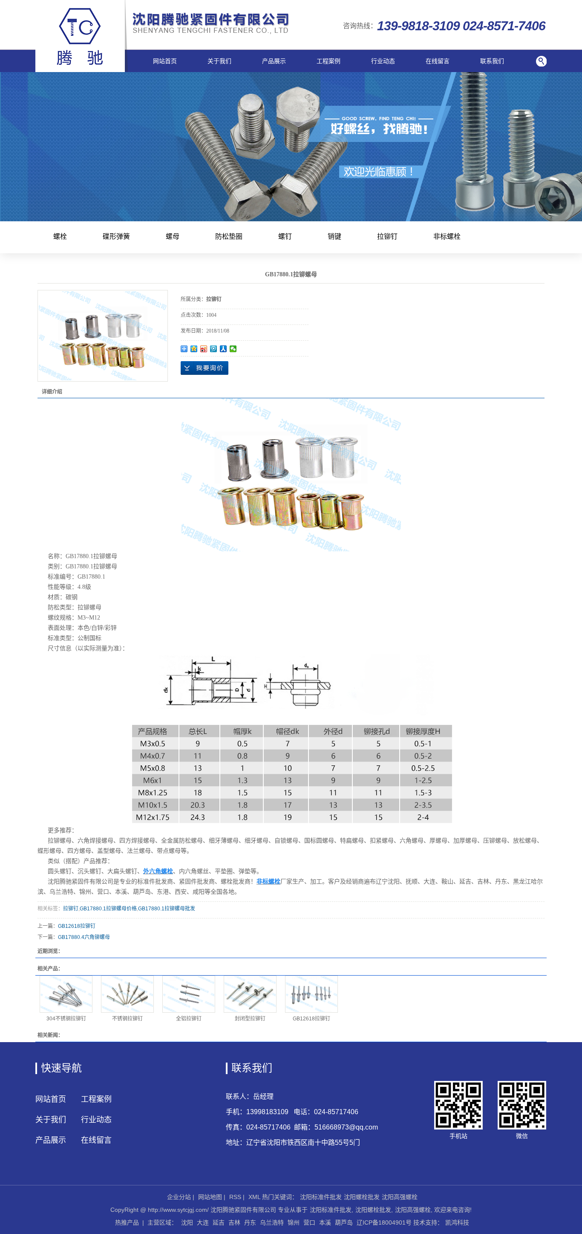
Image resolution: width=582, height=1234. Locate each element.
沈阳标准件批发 (321, 1196)
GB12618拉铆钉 (76, 926)
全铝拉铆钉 (189, 1019)
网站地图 (210, 1196)
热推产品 (127, 1222)
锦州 (294, 1222)
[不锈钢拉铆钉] (127, 994)
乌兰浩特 (272, 1222)
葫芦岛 (344, 1222)
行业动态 (383, 61)
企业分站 (179, 1196)
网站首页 (165, 61)
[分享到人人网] (223, 348)
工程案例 (328, 61)
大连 (203, 1222)
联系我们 (492, 61)
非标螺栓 (447, 236)
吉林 (234, 1222)
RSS (235, 1196)
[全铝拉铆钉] (188, 994)
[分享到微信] (233, 348)
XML (254, 1196)
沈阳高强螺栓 (400, 1196)
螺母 (172, 236)
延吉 (219, 1222)
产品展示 (274, 61)
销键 (334, 236)
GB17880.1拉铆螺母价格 (108, 909)
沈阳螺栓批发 (362, 1196)
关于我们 (219, 61)
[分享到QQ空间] (194, 348)
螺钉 (285, 236)
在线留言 (437, 61)
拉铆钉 (387, 236)
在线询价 (204, 368)
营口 (309, 1222)
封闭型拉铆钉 (250, 1019)
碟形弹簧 (116, 236)
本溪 (325, 1222)
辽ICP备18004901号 (384, 1222)
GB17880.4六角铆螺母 (84, 937)
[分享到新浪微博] (203, 348)
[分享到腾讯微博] (213, 348)
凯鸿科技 (457, 1222)
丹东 (250, 1222)
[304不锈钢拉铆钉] (66, 994)
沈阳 (187, 1222)
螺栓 (60, 236)
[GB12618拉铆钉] (311, 994)
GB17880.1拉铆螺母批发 (166, 909)
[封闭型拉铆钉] (250, 994)
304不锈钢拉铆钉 (66, 1019)
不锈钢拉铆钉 (127, 1019)
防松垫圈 (228, 236)
